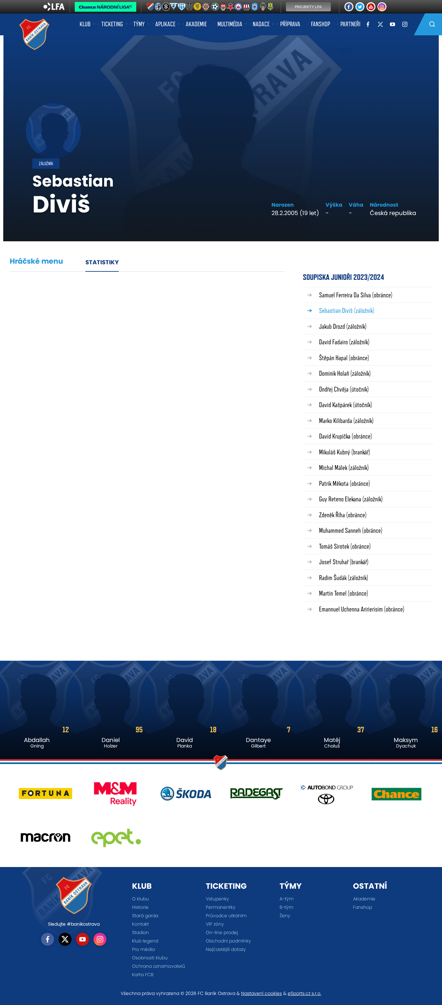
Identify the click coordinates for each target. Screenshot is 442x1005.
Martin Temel (343, 593)
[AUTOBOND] (326, 796)
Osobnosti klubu (150, 957)
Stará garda (145, 915)
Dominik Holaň (345, 373)
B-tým (286, 907)
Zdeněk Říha (343, 515)
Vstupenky (217, 899)
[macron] (45, 840)
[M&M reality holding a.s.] (116, 796)
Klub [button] (85, 24)
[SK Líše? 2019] (247, 7)
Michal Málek (344, 467)
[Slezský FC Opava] (272, 7)
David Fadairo (344, 342)
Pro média (143, 949)
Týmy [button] (139, 24)
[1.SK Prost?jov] (158, 7)
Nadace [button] (261, 24)
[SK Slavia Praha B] (231, 7)
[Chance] (396, 796)
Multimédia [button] (229, 24)
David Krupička (345, 436)
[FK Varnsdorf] (213, 7)
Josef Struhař (344, 562)
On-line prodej (222, 932)
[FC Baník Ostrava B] (150, 7)
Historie (140, 907)
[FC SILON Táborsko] (183, 7)
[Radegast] (256, 796)
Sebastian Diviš (346, 310)
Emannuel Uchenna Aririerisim (361, 609)
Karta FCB (142, 974)
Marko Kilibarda (346, 421)
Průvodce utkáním (226, 915)
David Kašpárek (345, 405)
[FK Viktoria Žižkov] (265, 7)
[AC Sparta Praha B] (166, 7)
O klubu (140, 899)
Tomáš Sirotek (345, 546)
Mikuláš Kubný (344, 452)
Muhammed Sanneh (350, 530)
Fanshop (320, 24)
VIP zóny (215, 924)
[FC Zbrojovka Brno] (206, 7)
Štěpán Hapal (344, 358)
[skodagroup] (186, 796)
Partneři (350, 24)
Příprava (290, 24)
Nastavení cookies (261, 993)
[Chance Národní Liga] (105, 8)
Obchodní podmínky (228, 941)
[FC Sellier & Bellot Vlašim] (175, 7)
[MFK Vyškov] (239, 7)
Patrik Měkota (344, 483)
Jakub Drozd (343, 326)
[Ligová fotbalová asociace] (54, 8)
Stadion (140, 932)
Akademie (196, 24)
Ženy (285, 915)
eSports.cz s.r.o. (304, 993)
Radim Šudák (343, 578)
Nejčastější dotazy (226, 949)
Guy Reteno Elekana (351, 499)
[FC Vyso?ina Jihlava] (189, 7)
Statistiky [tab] (102, 262)
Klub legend (145, 941)
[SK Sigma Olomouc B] (256, 7)
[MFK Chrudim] (222, 7)
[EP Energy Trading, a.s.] (116, 840)
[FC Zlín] (197, 7)
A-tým (286, 899)
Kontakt (140, 924)
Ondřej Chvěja (344, 389)
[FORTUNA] (45, 796)
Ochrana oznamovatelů (158, 966)
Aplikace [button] (165, 24)
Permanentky (221, 907)
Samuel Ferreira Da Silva (355, 295)
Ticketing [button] (112, 24)
